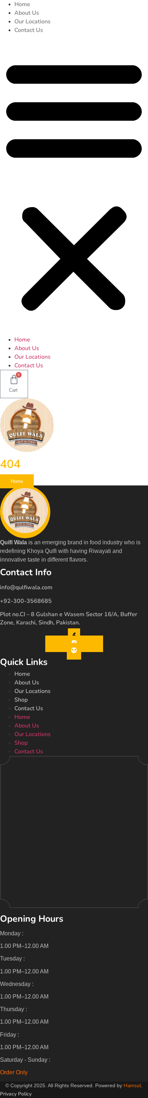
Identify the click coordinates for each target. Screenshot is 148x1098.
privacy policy (16, 1093)
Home (22, 4)
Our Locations (32, 21)
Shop (21, 700)
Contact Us (28, 30)
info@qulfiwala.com (26, 587)
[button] (74, 184)
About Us (26, 13)
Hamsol (132, 1085)
